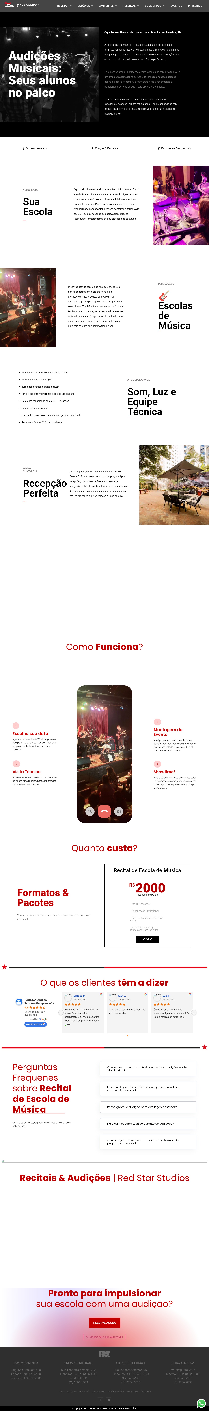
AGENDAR (147, 939)
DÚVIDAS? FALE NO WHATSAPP (104, 1337)
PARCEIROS (195, 5)
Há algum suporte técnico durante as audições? (140, 1124)
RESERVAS (129, 5)
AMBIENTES (106, 5)
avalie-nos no (34, 1023)
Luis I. (165, 995)
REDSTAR (62, 5)
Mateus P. (79, 995)
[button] (148, 1069)
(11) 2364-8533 (28, 5)
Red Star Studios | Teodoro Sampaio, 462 (39, 1001)
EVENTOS (176, 5)
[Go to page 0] (127, 1035)
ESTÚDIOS (84, 5)
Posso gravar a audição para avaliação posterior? (142, 1107)
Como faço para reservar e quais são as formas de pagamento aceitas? (143, 1141)
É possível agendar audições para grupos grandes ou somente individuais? (144, 1088)
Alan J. (122, 995)
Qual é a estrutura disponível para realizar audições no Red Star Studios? (148, 1069)
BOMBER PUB (153, 5)
